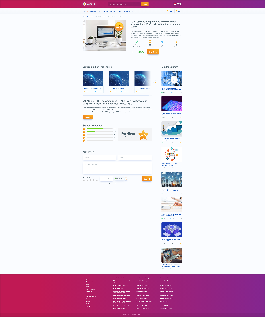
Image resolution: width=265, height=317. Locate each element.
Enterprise (113, 11)
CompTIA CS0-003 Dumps (166, 298)
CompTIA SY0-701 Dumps (143, 278)
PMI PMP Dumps (164, 301)
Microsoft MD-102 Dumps (143, 306)
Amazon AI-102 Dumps (142, 291)
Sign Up (134, 11)
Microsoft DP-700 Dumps (143, 285)
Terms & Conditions (91, 296)
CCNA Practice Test (118, 288)
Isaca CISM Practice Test (119, 308)
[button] (155, 82)
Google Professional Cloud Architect (122, 306)
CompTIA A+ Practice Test (119, 298)
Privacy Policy (89, 294)
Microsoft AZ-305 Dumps (143, 308)
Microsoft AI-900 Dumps (166, 285)
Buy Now (153, 52)
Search (145, 4)
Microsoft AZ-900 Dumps (166, 288)
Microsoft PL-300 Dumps (143, 288)
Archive (88, 301)
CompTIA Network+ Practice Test (121, 295)
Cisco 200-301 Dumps (142, 281)
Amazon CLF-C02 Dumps (166, 306)
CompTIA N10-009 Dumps (166, 291)
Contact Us (126, 11)
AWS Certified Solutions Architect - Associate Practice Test (122, 291)
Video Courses (103, 11)
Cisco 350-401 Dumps (142, 298)
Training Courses (90, 289)
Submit (147, 179)
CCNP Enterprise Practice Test (120, 285)
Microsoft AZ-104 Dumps (166, 278)
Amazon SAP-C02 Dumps (166, 308)
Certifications (93, 11)
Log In (87, 304)
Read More (88, 117)
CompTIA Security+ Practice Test (121, 278)
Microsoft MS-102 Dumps (166, 295)
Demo (87, 284)
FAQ (119, 11)
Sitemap (88, 299)
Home (85, 11)
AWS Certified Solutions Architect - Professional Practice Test (122, 302)
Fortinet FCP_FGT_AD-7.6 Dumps (145, 301)
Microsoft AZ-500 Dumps (143, 295)
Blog (87, 286)
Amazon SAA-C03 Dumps (166, 281)
